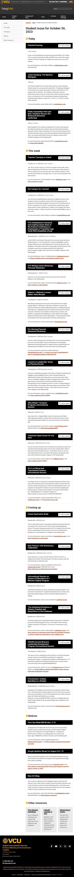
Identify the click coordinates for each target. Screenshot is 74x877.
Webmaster (27, 874)
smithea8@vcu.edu (60, 104)
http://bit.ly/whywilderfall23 (49, 428)
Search (55, 8)
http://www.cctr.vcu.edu (50, 500)
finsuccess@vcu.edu (62, 706)
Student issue (14, 16)
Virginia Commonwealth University (28, 1)
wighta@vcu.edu (60, 630)
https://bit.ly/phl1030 (36, 143)
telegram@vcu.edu (10, 863)
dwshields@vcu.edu (61, 322)
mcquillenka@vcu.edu (62, 793)
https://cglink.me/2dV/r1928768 (40, 395)
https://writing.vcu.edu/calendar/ (38, 285)
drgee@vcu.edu (58, 764)
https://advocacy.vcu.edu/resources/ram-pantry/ (42, 569)
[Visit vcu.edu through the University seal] (18, 841)
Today (5, 23)
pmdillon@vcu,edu (33, 500)
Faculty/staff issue (29, 16)
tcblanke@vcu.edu (62, 256)
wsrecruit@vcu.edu (61, 426)
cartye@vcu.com (57, 667)
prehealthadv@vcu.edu (35, 352)
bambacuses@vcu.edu (34, 741)
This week (7, 27)
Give (70, 1)
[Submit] (71, 9)
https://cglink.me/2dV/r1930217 (37, 461)
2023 (33, 22)
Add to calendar (65, 45)
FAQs (43, 17)
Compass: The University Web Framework (41, 874)
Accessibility (20, 874)
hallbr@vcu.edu (61, 283)
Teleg (7, 8)
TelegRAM (6, 850)
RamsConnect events (65, 811)
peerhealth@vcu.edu (64, 215)
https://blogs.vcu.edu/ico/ (49, 795)
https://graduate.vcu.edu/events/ (38, 538)
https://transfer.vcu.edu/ (35, 181)
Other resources (9, 40)
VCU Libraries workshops (33, 811)
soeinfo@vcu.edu (61, 600)
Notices (6, 36)
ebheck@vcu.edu (61, 179)
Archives (53, 16)
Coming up (7, 31)
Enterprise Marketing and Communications (17, 848)
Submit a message (63, 16)
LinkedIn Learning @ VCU (48, 812)
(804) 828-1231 (8, 861)
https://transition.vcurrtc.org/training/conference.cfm (47, 258)
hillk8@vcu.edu (58, 459)
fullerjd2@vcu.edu (61, 393)
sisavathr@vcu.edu (61, 141)
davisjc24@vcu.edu (60, 536)
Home (4, 17)
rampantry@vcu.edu (34, 567)
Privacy (13, 874)
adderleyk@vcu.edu (61, 65)
